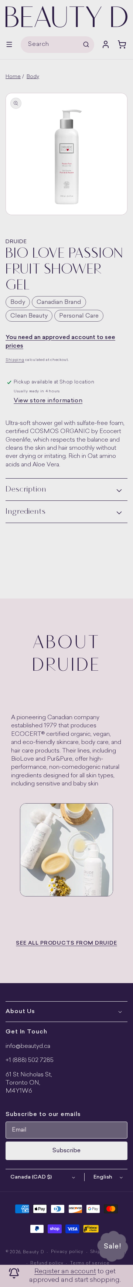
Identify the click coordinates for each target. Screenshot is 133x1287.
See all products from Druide (66, 943)
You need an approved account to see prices (60, 342)
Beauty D (33, 1252)
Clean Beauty (29, 316)
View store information (48, 401)
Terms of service (89, 1263)
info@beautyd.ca (28, 1046)
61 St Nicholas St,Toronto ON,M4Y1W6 (29, 1083)
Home (13, 77)
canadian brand (59, 302)
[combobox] (57, 44)
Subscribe (66, 1151)
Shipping (15, 360)
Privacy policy (67, 1252)
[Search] (86, 44)
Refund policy (46, 1263)
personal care (79, 316)
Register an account (65, 1271)
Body (33, 77)
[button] (9, 44)
